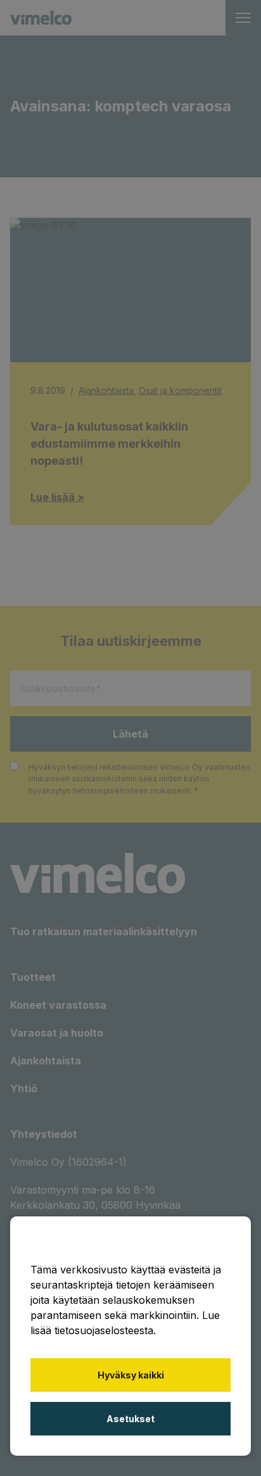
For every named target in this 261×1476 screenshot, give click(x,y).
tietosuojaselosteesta (103, 1330)
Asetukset (130, 1418)
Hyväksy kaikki (131, 1375)
